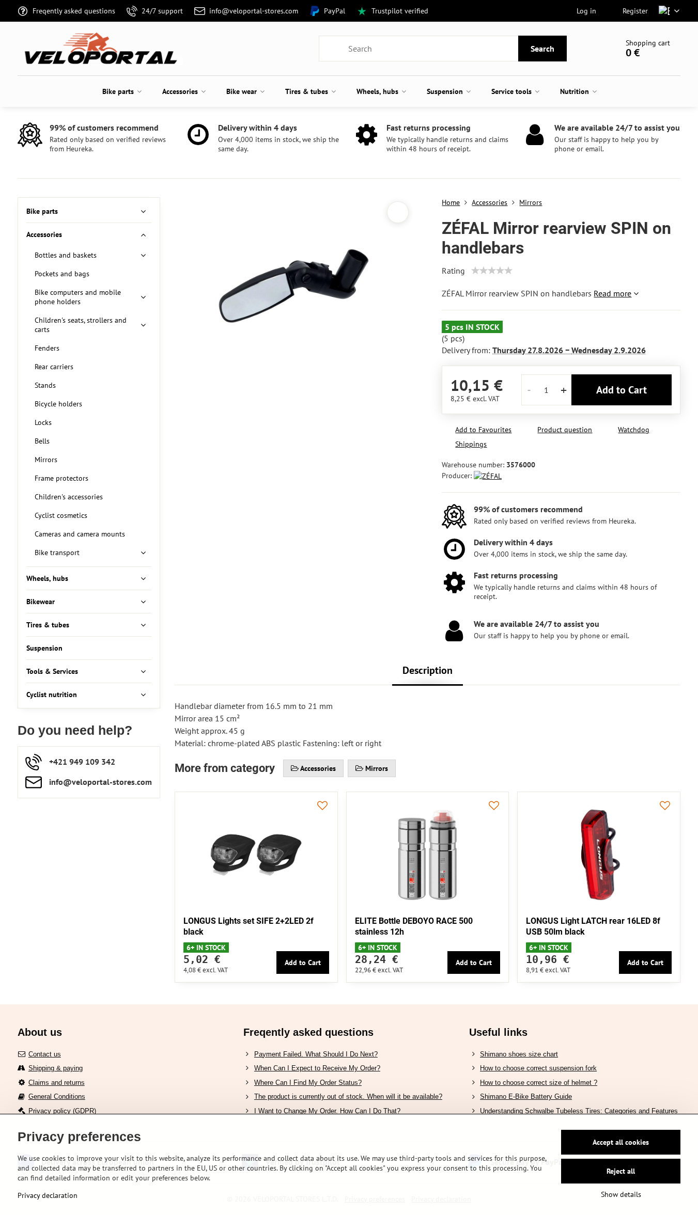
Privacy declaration (47, 1195)
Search (542, 48)
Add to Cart (621, 390)
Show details (621, 1194)
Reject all (621, 1171)
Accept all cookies (621, 1142)
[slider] (492, 270)
